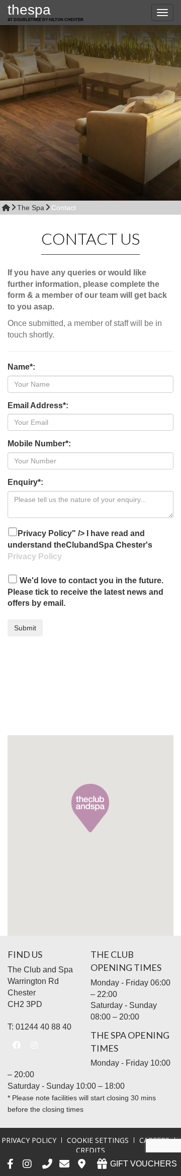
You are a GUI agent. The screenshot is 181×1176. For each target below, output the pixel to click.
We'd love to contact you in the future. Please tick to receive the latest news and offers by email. (85, 592)
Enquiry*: (25, 482)
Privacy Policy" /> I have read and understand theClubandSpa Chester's (80, 545)
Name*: (21, 367)
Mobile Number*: (39, 443)
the (45, 12)
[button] (90, 809)
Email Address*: (38, 405)
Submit (25, 628)
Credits (90, 1150)
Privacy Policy (35, 556)
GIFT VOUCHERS (142, 1163)
